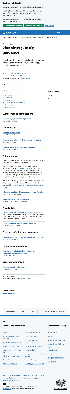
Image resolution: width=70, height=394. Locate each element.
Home (4, 37)
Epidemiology (9, 97)
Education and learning (33, 332)
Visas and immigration (32, 360)
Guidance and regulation (56, 340)
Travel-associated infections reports (25, 177)
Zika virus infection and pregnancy (15, 102)
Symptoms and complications (13, 93)
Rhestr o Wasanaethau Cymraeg (30, 378)
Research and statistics (56, 344)
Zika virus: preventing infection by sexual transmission (22, 140)
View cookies (49, 25)
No (34, 311)
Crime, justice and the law (12, 356)
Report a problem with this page (54, 311)
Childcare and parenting (11, 346)
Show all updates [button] (25, 278)
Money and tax (30, 350)
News (50, 336)
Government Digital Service (12, 380)
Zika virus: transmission (11, 133)
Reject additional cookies (34, 26)
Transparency (52, 354)
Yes (24, 311)
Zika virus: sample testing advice (14, 267)
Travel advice (8, 100)
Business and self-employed (12, 342)
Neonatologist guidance (12, 105)
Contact (42, 375)
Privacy (10, 375)
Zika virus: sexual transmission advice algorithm (20, 147)
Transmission (8, 95)
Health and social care (14, 37)
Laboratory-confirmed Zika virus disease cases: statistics (23, 192)
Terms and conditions (10, 378)
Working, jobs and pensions (34, 364)
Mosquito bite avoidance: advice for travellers (19, 223)
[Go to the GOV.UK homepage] (9, 32)
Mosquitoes (51, 99)
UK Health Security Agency (19, 73)
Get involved (52, 362)
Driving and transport (10, 364)
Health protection (38, 37)
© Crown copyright (60, 389)
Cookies (17, 375)
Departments (52, 332)
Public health (27, 37)
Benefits (5, 332)
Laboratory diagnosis (11, 107)
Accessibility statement (30, 375)
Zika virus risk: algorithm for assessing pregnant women (23, 237)
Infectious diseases (51, 37)
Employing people (31, 336)
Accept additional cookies (13, 26)
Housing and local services (34, 346)
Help (4, 375)
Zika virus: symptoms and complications (17, 119)
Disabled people (8, 360)
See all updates (25, 78)
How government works (56, 358)
